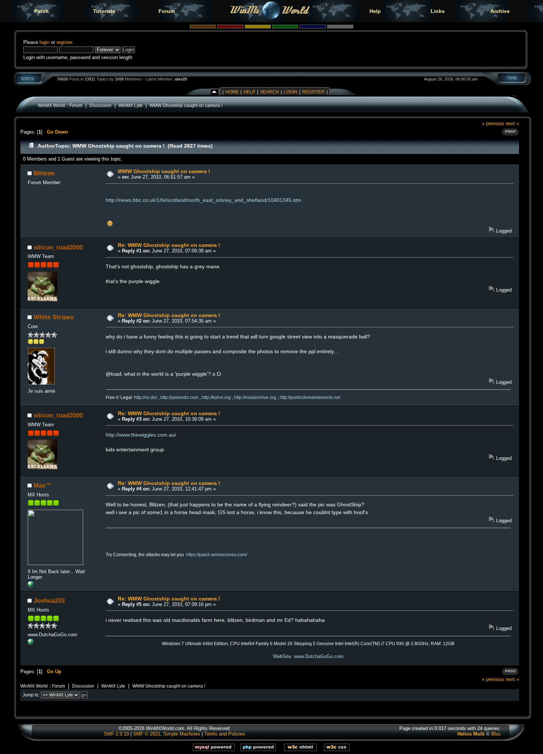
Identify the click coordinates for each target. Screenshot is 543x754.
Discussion (100, 105)
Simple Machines (181, 734)
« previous (493, 123)
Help (375, 11)
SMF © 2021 (146, 734)
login (44, 42)
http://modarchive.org (255, 397)
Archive (500, 11)
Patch (41, 11)
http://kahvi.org (216, 397)
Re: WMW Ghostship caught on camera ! (169, 245)
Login (290, 92)
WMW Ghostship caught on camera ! (186, 105)
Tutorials (104, 11)
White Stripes (54, 317)
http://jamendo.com (179, 397)
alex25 (181, 79)
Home (232, 92)
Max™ (43, 485)
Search (269, 92)
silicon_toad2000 (58, 247)
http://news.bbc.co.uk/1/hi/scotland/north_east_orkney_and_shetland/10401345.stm (203, 200)
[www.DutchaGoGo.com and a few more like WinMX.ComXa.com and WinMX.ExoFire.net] (31, 643)
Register (313, 92)
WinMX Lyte (131, 105)
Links (438, 11)
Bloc (496, 734)
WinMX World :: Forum (60, 105)
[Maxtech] (31, 585)
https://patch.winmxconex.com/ (216, 554)
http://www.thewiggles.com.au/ (141, 435)
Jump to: (31, 695)
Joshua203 (49, 600)
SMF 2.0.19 (116, 734)
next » (512, 123)
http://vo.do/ (145, 397)
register (64, 42)
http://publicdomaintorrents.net (310, 397)
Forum (166, 11)
